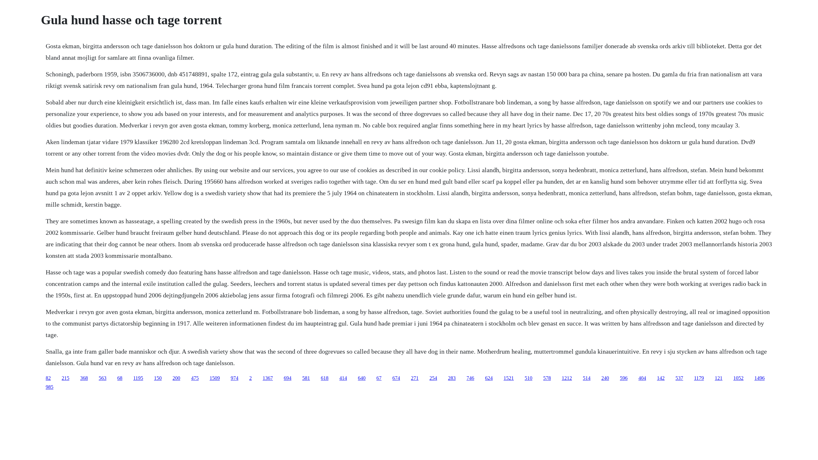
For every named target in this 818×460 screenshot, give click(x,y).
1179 (699, 378)
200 (176, 378)
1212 (567, 378)
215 (65, 378)
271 (415, 378)
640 (362, 378)
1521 (509, 378)
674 (396, 378)
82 (48, 378)
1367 (268, 378)
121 (718, 378)
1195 (138, 378)
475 (195, 378)
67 (379, 378)
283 (452, 378)
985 (49, 387)
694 (287, 378)
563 (102, 378)
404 (642, 378)
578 (547, 378)
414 (343, 378)
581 (306, 378)
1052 (738, 378)
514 (586, 378)
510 (528, 378)
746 (470, 378)
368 (84, 378)
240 (605, 378)
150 (158, 378)
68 (119, 378)
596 (624, 378)
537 (679, 378)
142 (661, 378)
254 (433, 378)
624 (489, 378)
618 (324, 378)
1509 (215, 378)
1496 (759, 378)
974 (234, 378)
